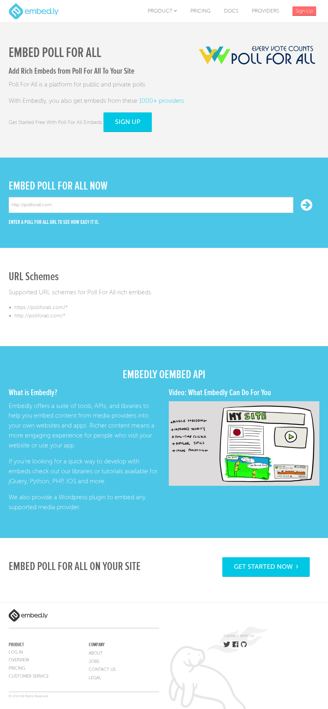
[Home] (34, 11)
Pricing (200, 11)
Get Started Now (265, 566)
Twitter (227, 644)
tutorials (112, 471)
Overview (19, 660)
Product (161, 11)
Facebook (235, 644)
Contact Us (102, 669)
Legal (95, 678)
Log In (16, 652)
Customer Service (29, 676)
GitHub (244, 644)
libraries (82, 471)
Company (96, 645)
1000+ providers (161, 100)
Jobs (94, 661)
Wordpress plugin (82, 497)
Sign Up (127, 122)
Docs (231, 11)
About (96, 653)
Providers (265, 11)
